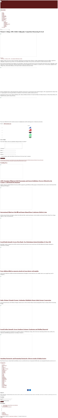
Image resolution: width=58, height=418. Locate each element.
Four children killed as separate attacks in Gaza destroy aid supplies (19, 271)
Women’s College (19, 58)
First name (1, 398)
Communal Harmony (5, 368)
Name (1, 150)
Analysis (3, 17)
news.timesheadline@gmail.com (6, 406)
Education (5, 23)
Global (3, 374)
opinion (3, 380)
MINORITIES (4, 16)
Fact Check (3, 19)
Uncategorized (4, 387)
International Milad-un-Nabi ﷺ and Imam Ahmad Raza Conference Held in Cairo (23, 212)
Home (3, 12)
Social (3, 383)
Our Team (3, 27)
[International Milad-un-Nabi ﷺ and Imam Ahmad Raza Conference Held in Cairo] (16, 209)
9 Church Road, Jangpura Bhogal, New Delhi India (10, 405)
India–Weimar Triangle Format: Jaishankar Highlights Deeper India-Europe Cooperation (25, 300)
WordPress (15, 416)
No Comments (13, 58)
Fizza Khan (2, 58)
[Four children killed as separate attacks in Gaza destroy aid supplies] (16, 268)
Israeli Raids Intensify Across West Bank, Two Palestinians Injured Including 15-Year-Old (25, 242)
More (3, 20)
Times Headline (2, 416)
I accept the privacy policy (5, 400)
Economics (3, 371)
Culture (5, 25)
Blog (3, 366)
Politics (3, 13)
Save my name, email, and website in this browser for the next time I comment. (16, 156)
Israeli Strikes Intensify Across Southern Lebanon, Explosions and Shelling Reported (24, 329)
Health (5, 21)
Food (3, 373)
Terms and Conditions (5, 414)
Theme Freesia (11, 416)
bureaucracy (5, 24)
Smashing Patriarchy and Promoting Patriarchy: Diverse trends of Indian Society (23, 358)
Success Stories (4, 18)
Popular (3, 382)
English (3, 3)
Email (1, 152)
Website (1, 154)
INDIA (3, 14)
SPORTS (5, 26)
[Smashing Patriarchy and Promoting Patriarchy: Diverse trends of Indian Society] (16, 356)
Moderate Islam (4, 379)
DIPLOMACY (4, 370)
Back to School (4, 365)
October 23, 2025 (7, 58)
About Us (3, 412)
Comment (2, 148)
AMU (16, 58)
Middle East (5, 22)
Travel (3, 386)
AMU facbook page (7, 123)
